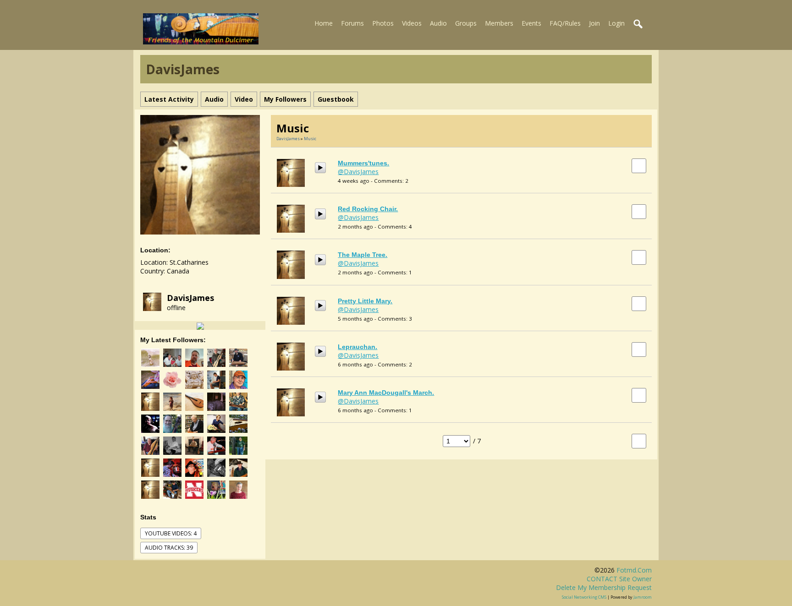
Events (531, 23)
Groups (466, 23)
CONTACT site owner (619, 578)
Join (594, 23)
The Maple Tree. (362, 254)
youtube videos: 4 (171, 533)
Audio (438, 23)
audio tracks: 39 (169, 547)
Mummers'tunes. (363, 163)
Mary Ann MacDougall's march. (386, 392)
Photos (383, 23)
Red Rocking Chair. (368, 209)
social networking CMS (584, 597)
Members (499, 23)
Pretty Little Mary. (365, 301)
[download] (639, 165)
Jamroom (642, 597)
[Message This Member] (200, 325)
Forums (352, 23)
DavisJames (190, 297)
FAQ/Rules (565, 23)
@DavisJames (358, 171)
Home (323, 23)
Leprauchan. (357, 346)
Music (310, 139)
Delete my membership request (604, 587)
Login (616, 23)
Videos (412, 23)
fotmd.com (634, 570)
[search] (638, 24)
